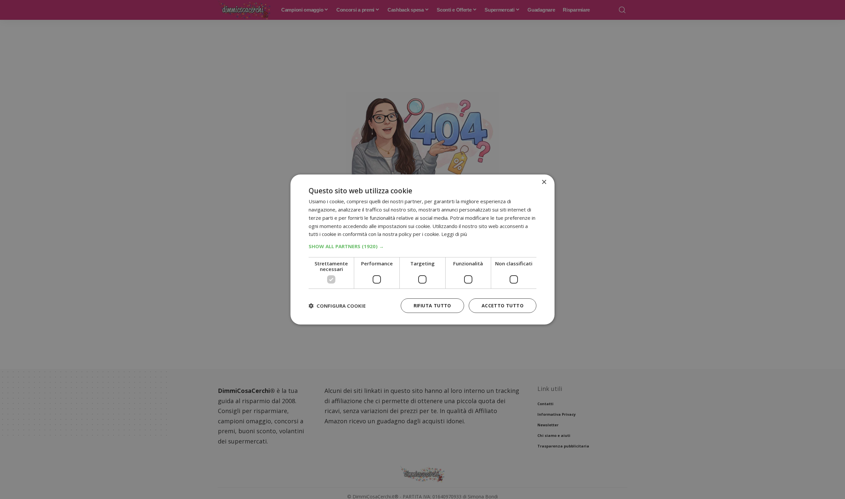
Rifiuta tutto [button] (432, 305)
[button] (422, 246)
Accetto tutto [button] (503, 305)
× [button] (543, 182)
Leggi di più (454, 234)
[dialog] (422, 249)
